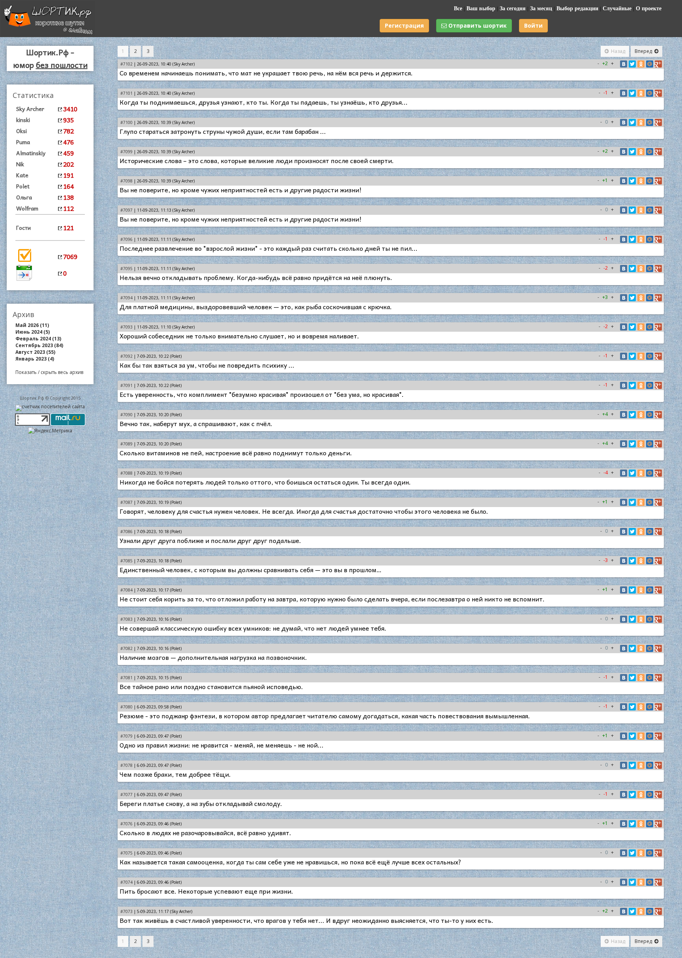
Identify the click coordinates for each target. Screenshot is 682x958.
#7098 (126, 181)
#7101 (126, 93)
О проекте (648, 8)
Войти (533, 25)
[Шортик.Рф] (48, 34)
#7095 (126, 268)
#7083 (126, 619)
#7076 (126, 824)
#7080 (126, 707)
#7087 (126, 502)
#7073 (126, 911)
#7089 (126, 444)
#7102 (126, 64)
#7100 (126, 122)
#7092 (126, 356)
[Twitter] (632, 64)
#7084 (126, 590)
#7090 (126, 414)
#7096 (126, 239)
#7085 (126, 561)
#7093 (126, 327)
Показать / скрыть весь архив (49, 372)
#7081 (126, 677)
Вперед (643, 51)
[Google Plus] (658, 64)
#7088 (126, 473)
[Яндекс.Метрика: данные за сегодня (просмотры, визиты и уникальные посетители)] (50, 430)
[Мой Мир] (649, 64)
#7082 (126, 648)
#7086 (126, 531)
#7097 (126, 210)
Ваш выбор (481, 8)
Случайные (617, 8)
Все (458, 8)
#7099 (126, 151)
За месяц (541, 8)
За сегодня (513, 8)
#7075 (126, 853)
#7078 (126, 765)
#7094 (126, 298)
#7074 (126, 882)
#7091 (126, 385)
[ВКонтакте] (623, 64)
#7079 (126, 736)
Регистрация (404, 25)
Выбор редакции (577, 8)
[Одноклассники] (641, 64)
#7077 (126, 794)
